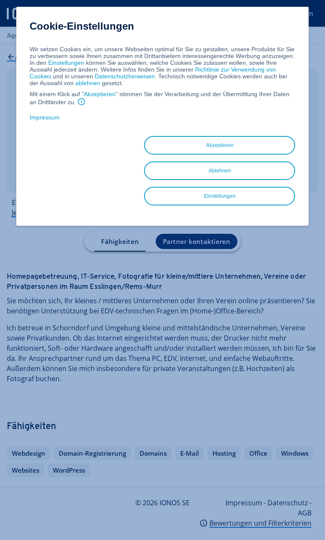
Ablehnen (220, 171)
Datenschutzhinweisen (125, 76)
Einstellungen (66, 62)
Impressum (45, 117)
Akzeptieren (100, 94)
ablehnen (87, 83)
